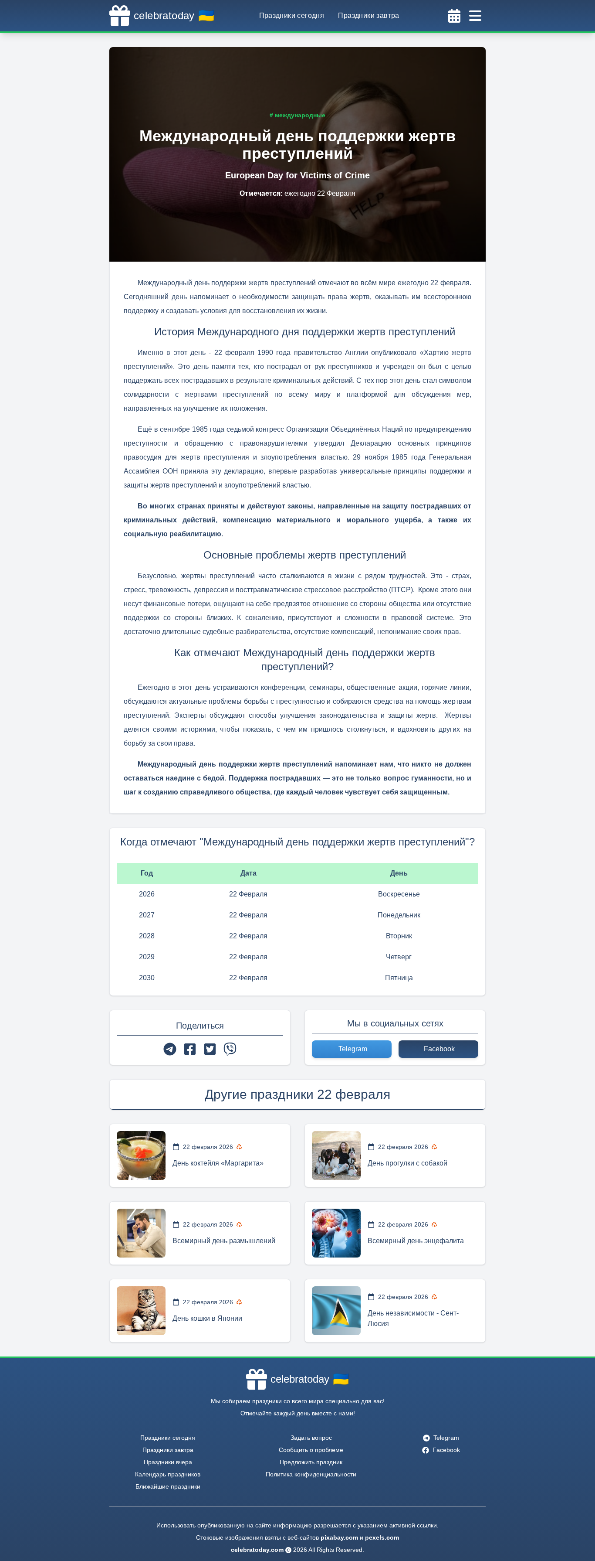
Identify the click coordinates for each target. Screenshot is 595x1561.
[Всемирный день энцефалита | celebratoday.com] (336, 1233)
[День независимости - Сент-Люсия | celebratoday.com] (336, 1310)
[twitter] (209, 1049)
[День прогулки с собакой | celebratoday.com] (336, 1155)
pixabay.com (339, 1537)
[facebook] (189, 1049)
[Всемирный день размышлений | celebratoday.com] (141, 1233)
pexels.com (382, 1537)
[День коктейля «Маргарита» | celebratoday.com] (141, 1155)
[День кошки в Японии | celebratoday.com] (141, 1310)
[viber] (230, 1049)
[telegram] (169, 1049)
